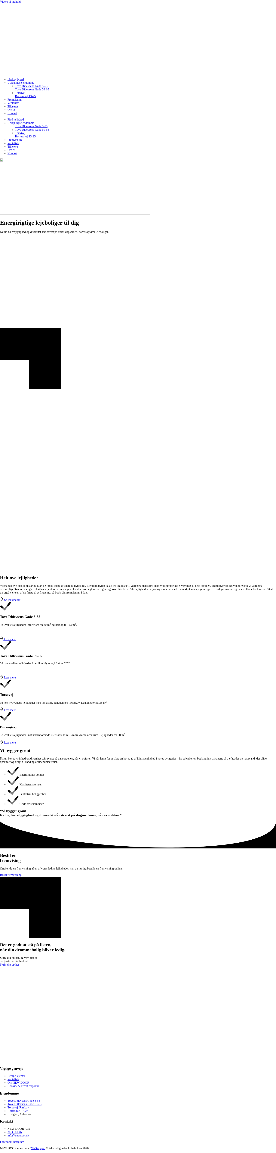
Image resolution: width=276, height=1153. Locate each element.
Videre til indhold (10, 1)
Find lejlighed (16, 79)
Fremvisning (15, 99)
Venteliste (13, 103)
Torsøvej (20, 92)
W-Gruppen (38, 1148)
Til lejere (13, 106)
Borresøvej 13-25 (25, 96)
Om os (11, 109)
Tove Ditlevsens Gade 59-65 (32, 89)
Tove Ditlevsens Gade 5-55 (31, 86)
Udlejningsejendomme (21, 82)
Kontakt (12, 113)
